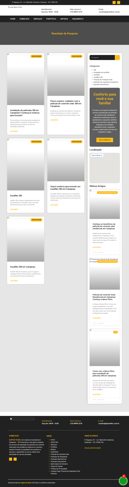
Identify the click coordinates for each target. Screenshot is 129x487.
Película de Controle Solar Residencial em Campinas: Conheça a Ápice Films (104, 297)
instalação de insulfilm (101, 72)
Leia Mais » (97, 247)
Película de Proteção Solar (103, 80)
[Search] (117, 57)
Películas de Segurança (59, 457)
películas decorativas (101, 84)
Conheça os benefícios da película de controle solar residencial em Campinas (104, 226)
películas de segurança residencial (106, 82)
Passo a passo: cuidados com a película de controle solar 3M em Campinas (65, 103)
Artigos (64, 19)
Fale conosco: (75, 9)
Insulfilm (97, 75)
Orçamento (77, 19)
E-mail (100, 421)
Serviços (38, 19)
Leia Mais (14, 131)
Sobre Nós (24, 19)
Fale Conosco (104, 140)
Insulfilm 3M (16, 195)
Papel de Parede (57, 466)
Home (12, 19)
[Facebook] (118, 2)
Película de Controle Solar (60, 454)
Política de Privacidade (59, 469)
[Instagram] (114, 2)
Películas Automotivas (59, 459)
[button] (117, 19)
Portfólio (51, 19)
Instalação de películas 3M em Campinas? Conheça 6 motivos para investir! (25, 113)
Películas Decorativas (58, 461)
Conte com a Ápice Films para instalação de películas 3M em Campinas (104, 373)
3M (95, 70)
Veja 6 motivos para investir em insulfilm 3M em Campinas (65, 187)
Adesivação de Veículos (59, 464)
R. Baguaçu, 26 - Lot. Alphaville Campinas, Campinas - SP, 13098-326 (35, 2)
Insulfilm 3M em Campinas (22, 267)
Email (101, 9)
